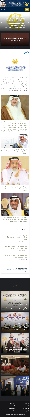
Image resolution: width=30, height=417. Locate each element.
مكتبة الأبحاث (11, 408)
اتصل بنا (27, 411)
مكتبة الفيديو (26, 408)
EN (14, 411)
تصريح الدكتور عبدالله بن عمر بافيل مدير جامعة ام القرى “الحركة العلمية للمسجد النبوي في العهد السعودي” (14, 189)
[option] (15, 21)
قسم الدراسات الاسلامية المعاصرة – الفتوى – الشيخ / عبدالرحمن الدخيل (15, 256)
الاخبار (13, 406)
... (9, 90)
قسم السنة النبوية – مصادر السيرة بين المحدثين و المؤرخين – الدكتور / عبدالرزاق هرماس (16, 238)
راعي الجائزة (12, 403)
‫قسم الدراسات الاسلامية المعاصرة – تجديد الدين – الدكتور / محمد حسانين (16, 247)
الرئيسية (27, 403)
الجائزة (27, 406)
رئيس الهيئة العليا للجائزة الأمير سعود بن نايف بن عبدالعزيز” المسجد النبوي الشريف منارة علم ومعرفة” (14, 152)
